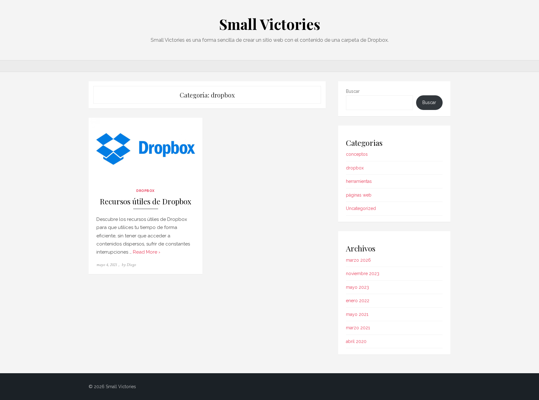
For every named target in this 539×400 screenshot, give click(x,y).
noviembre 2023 (362, 273)
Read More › (146, 252)
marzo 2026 (358, 260)
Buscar (353, 91)
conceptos (357, 154)
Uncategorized (361, 208)
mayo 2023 (357, 287)
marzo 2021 (358, 327)
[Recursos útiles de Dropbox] (145, 150)
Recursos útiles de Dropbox (145, 201)
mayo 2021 (357, 314)
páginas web (358, 195)
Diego (131, 265)
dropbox (145, 191)
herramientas (359, 181)
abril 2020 (356, 341)
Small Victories (269, 24)
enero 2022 (357, 300)
